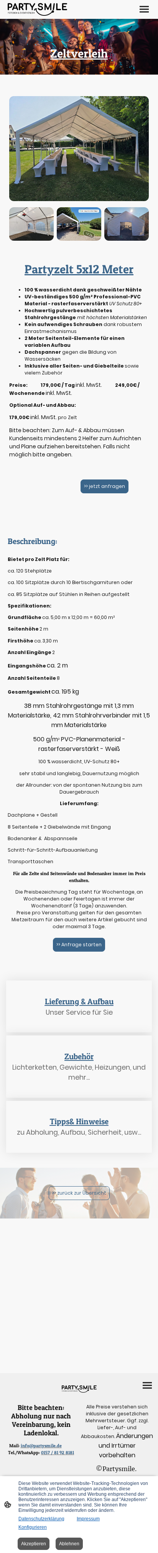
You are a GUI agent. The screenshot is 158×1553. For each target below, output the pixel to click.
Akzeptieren (33, 1543)
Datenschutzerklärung (41, 1518)
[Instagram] (22, 35)
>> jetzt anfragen (104, 486)
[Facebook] (12, 35)
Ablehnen (69, 1543)
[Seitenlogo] (37, 9)
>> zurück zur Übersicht (79, 1193)
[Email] (42, 35)
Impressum (88, 1518)
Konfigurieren (32, 1527)
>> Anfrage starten (79, 944)
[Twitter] (32, 35)
